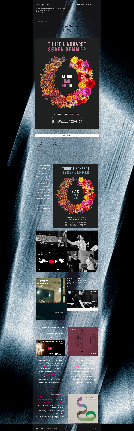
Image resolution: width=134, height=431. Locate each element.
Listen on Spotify (53, 396)
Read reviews (61, 396)
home (78, 4)
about (82, 4)
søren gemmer (43, 4)
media (87, 4)
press (91, 4)
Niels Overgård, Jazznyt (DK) (50, 374)
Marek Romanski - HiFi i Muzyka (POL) (83, 384)
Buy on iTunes (51, 330)
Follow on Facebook (60, 330)
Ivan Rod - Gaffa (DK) (59, 415)
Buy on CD (38, 396)
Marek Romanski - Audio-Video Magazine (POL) (53, 419)
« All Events (67, 20)
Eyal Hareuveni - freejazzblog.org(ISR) (50, 384)
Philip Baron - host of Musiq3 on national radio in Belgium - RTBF (51, 403)
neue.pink (47, 199)
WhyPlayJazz (45, 337)
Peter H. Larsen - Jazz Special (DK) (83, 366)
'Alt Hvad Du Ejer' (82, 284)
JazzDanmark (62, 408)
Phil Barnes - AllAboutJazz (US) (83, 378)
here (49, 201)
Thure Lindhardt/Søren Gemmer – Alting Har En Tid (49, 156)
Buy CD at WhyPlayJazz (41, 330)
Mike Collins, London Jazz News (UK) (50, 366)
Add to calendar (67, 135)
